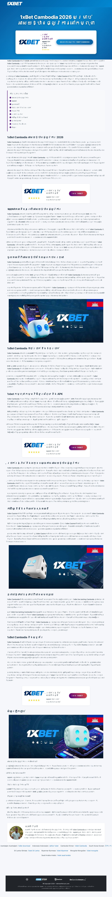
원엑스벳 (108, 846)
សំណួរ (14, 127)
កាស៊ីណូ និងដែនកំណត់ (20, 117)
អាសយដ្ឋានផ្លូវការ (20, 98)
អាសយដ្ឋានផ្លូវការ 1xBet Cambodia (75, 42)
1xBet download (24, 846)
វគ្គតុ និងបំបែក (19, 124)
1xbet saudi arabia (64, 855)
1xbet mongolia (92, 851)
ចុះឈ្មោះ (14, 101)
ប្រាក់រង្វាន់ (17, 114)
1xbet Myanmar (62, 851)
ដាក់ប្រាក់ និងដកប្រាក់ (21, 107)
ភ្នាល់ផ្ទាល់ (16, 121)
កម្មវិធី (16, 111)
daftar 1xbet (53, 846)
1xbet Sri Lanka (33, 851)
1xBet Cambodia (81, 846)
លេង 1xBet (78, 193)
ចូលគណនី (16, 104)
